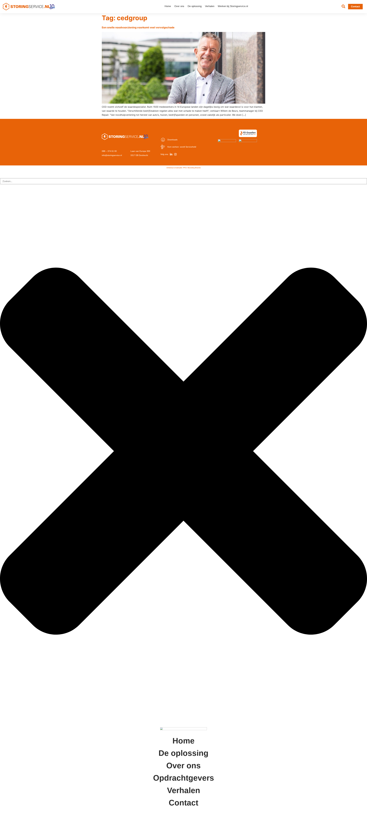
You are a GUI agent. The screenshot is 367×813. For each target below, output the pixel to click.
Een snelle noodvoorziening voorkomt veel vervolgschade (138, 27)
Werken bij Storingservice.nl (233, 6)
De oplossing (195, 6)
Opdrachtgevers (183, 777)
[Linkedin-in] (171, 154)
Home (168, 6)
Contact (183, 802)
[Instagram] (175, 154)
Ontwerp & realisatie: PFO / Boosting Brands (183, 168)
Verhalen (209, 6)
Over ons (179, 6)
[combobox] (183, 181)
